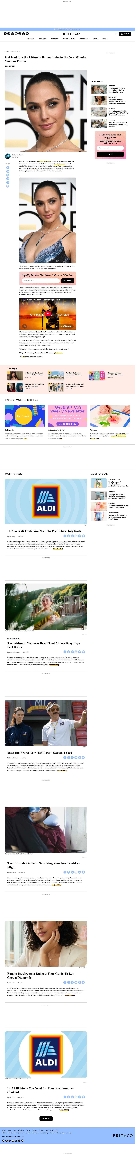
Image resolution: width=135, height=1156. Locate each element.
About (4, 1130)
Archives (52, 1133)
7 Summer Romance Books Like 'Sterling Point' (114, 374)
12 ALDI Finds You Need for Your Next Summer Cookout (40, 1090)
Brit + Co (11, 983)
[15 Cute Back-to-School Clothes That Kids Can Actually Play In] (56, 387)
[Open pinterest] (8, 33)
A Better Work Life (114, 479)
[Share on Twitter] (7, 175)
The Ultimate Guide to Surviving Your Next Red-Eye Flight (43, 865)
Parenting (111, 120)
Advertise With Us (19, 1130)
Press (9, 1130)
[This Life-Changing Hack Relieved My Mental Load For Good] (99, 123)
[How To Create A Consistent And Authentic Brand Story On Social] (99, 483)
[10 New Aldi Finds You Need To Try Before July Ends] (46, 501)
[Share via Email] (7, 178)
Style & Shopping (113, 512)
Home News (111, 492)
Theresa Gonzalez (14, 652)
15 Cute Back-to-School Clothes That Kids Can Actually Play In (75, 385)
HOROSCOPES (83, 39)
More (105, 39)
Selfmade (9, 429)
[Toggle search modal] (115, 33)
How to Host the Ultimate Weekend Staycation (118, 507)
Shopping (30, 39)
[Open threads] (19, 33)
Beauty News (112, 97)
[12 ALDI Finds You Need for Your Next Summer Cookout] (46, 1054)
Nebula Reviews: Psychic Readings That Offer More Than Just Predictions (118, 113)
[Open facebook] (5, 33)
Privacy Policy (44, 1133)
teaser (32, 168)
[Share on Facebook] (7, 167)
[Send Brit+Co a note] (27, 33)
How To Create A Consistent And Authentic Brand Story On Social (118, 484)
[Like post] (7, 186)
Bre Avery (12, 536)
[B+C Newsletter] (67, 415)
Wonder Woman (59, 164)
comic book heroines (44, 161)
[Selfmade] (25, 415)
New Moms (111, 85)
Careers (35, 1130)
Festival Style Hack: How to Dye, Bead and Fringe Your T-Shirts (117, 517)
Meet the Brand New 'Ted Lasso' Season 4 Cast (39, 753)
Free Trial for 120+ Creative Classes (65, 29)
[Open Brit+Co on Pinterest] (6, 1140)
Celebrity (54, 39)
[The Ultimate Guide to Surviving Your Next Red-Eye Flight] (46, 829)
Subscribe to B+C (56, 429)
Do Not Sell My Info (52, 1130)
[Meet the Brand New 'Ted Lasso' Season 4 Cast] (46, 723)
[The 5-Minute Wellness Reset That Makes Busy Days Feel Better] (46, 606)
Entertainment (68, 39)
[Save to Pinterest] (7, 171)
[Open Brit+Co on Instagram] (10, 1140)
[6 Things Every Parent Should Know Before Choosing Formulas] (99, 89)
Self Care (42, 39)
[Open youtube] (16, 33)
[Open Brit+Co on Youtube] (13, 1140)
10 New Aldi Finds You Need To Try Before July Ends (44, 531)
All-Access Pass (121, 434)
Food (95, 39)
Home (7, 51)
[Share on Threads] (7, 182)
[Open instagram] (12, 33)
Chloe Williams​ (13, 758)
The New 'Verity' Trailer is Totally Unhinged (34, 385)
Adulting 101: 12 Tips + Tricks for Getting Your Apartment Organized (117, 496)
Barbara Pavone (19, 155)
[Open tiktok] (23, 33)
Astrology (111, 108)
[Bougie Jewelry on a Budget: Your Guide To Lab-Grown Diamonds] (99, 100)
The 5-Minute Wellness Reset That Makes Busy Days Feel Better (43, 645)
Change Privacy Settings (64, 1133)
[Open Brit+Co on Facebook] (3, 1140)
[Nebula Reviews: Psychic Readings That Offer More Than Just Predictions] (99, 112)
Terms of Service (33, 1133)
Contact (41, 1130)
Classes (93, 429)
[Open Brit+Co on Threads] (16, 1140)
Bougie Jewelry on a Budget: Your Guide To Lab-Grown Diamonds (117, 102)
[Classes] (110, 415)
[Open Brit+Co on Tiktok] (19, 1140)
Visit (25, 438)
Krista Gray (12, 872)
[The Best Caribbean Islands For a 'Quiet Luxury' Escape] (56, 376)
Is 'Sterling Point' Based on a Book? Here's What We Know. (34, 374)
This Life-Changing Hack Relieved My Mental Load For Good (117, 124)
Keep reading (58, 549)
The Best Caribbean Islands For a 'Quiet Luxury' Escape (73, 374)
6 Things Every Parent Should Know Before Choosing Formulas (116, 90)
